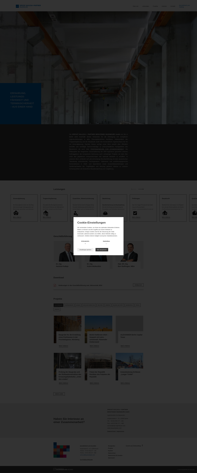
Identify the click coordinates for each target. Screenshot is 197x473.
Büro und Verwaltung (89, 305)
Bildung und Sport (118, 305)
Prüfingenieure (69, 305)
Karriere (164, 6)
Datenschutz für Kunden (115, 455)
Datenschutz (111, 431)
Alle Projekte (58, 305)
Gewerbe (107, 305)
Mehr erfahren (63, 346)
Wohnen (78, 305)
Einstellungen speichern (85, 249)
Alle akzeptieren (102, 249)
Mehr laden (59, 394)
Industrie (100, 305)
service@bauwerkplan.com (87, 455)
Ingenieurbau (129, 305)
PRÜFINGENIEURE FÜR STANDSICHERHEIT (107, 149)
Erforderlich (85, 241)
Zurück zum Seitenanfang (133, 446)
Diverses (57, 309)
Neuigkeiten (111, 446)
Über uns (135, 6)
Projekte (155, 6)
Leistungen (145, 6)
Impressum (120, 431)
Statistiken (106, 241)
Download (138, 285)
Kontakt (173, 6)
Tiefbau (138, 305)
